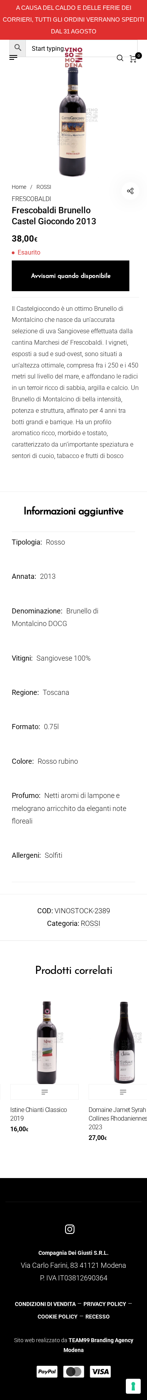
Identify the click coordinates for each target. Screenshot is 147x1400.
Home (19, 187)
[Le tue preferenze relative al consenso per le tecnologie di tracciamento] (133, 1386)
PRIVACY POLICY (104, 1304)
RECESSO (97, 1316)
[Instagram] (69, 1229)
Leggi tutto (37, 1092)
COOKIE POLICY (58, 1316)
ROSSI (43, 187)
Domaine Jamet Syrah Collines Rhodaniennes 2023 (110, 1118)
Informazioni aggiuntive (73, 511)
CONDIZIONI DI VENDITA (45, 1304)
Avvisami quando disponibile (71, 276)
